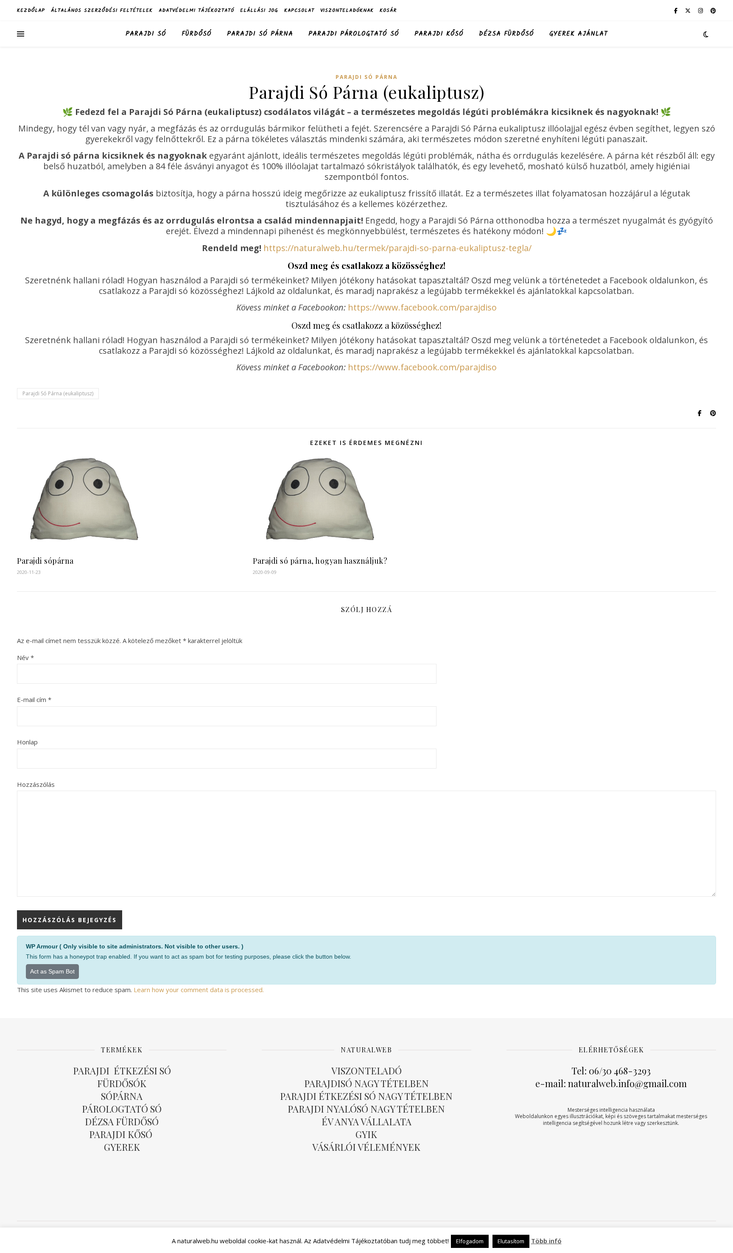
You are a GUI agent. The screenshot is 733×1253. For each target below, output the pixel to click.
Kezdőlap (31, 10)
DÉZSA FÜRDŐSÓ (506, 34)
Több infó (546, 1240)
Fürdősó (197, 34)
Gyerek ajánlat (578, 34)
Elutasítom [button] (511, 1241)
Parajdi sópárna (45, 561)
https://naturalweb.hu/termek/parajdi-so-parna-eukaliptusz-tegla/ (397, 248)
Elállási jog (259, 10)
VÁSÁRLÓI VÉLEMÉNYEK (366, 1147)
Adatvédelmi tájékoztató (196, 10)
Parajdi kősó (439, 34)
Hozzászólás (36, 784)
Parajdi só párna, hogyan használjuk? (320, 561)
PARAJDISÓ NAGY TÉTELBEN (366, 1083)
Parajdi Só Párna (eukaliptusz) (57, 393)
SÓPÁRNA (122, 1096)
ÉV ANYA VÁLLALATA (366, 1121)
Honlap (27, 742)
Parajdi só (146, 34)
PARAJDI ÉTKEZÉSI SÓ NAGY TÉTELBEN (366, 1096)
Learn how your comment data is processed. (199, 989)
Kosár (388, 10)
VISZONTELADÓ (366, 1070)
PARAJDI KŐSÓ (121, 1134)
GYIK (366, 1134)
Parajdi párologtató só (353, 34)
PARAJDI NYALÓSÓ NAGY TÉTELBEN (366, 1108)
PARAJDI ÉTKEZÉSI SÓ (122, 1070)
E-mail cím (34, 699)
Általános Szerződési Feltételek (102, 10)
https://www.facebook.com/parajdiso (422, 307)
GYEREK (122, 1147)
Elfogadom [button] (470, 1241)
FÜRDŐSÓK (121, 1083)
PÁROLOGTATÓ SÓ (122, 1108)
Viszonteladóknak (347, 10)
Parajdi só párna (260, 34)
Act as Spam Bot (52, 971)
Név (25, 657)
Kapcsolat (299, 10)
